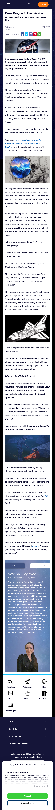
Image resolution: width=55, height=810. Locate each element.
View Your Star (15, 736)
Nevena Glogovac (22, 574)
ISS (46, 496)
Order (43, 4)
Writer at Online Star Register (21, 578)
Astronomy (9, 27)
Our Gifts (13, 729)
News (7, 29)
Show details (39, 786)
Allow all (27, 796)
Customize (26, 803)
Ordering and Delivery (18, 743)
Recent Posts (40, 566)
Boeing (35, 546)
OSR (11, 722)
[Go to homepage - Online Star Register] (27, 4)
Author (15, 566)
